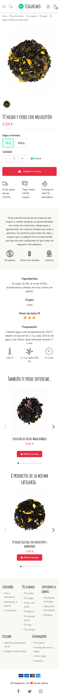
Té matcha (29, 629)
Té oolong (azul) (29, 618)
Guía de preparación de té (15, 644)
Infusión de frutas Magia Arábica (29, 439)
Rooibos (48, 615)
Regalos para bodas (15, 651)
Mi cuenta (39, 643)
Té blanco (29, 611)
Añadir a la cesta (32, 171)
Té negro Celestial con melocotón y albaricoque (29, 544)
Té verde (29, 593)
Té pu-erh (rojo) (29, 604)
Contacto (39, 661)
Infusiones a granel (10, 603)
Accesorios (10, 610)
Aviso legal (40, 656)
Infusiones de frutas (49, 599)
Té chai (27, 625)
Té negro (29, 598)
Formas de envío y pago (44, 649)
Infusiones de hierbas (49, 608)
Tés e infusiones (9, 595)
